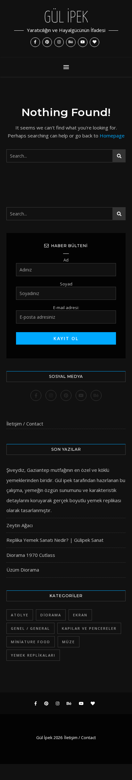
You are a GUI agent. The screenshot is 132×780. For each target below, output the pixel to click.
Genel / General (30, 628)
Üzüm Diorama (22, 569)
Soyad (66, 284)
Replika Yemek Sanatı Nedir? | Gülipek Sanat (54, 540)
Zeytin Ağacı (19, 525)
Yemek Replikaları (33, 655)
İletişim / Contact (24, 423)
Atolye (20, 614)
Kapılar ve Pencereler (89, 628)
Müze (68, 641)
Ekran (80, 614)
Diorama (50, 614)
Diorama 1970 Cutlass (30, 555)
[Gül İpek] (66, 29)
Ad (66, 260)
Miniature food (30, 641)
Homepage (112, 135)
